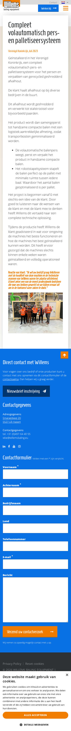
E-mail (8, 557)
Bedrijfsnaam (12, 503)
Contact (53, 2)
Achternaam (12, 485)
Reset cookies (34, 664)
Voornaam (10, 467)
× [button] (67, 675)
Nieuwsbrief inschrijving (23, 391)
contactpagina (11, 379)
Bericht (7, 575)
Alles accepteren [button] (35, 715)
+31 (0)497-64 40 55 (18, 434)
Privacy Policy (12, 664)
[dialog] (35, 701)
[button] (35, 724)
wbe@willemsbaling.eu (15, 437)
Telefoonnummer (14, 539)
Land (6, 521)
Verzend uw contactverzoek (25, 631)
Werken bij (46, 8)
